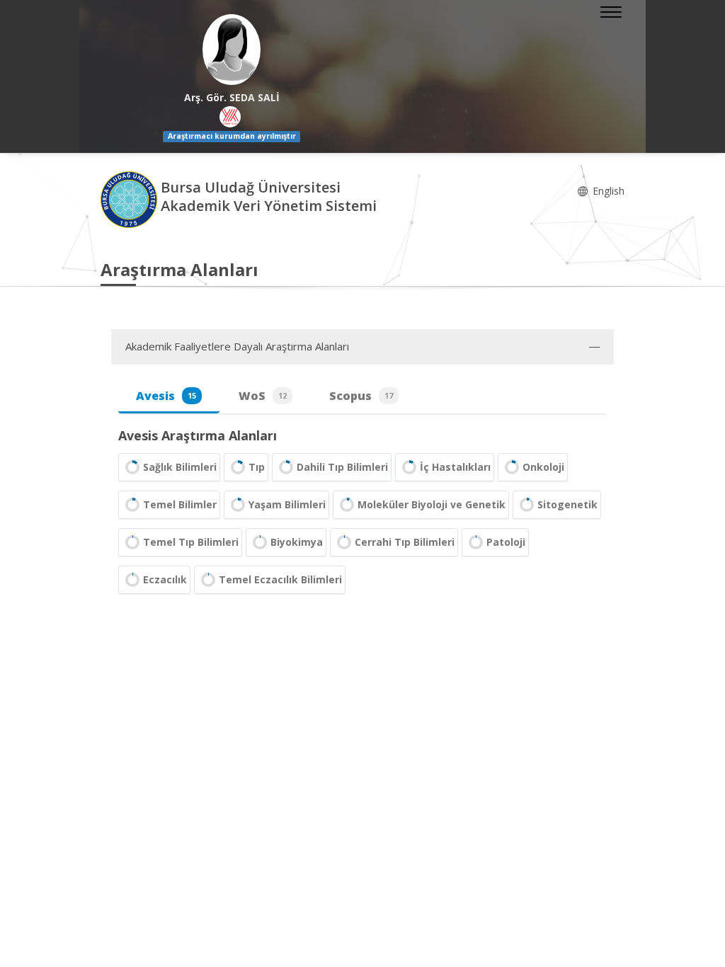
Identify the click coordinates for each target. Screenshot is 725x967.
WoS (263, 396)
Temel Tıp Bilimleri (191, 542)
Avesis (166, 396)
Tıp (257, 467)
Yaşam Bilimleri (287, 504)
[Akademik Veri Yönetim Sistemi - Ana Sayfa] (131, 198)
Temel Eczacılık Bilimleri (280, 579)
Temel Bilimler (180, 504)
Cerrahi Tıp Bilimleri (405, 542)
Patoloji (505, 542)
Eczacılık (165, 579)
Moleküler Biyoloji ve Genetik (432, 504)
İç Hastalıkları (455, 467)
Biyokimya (296, 542)
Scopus (361, 396)
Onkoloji (543, 467)
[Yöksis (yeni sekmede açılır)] (230, 116)
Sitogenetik (567, 504)
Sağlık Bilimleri (180, 467)
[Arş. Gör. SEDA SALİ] (231, 49)
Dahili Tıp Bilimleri (342, 467)
